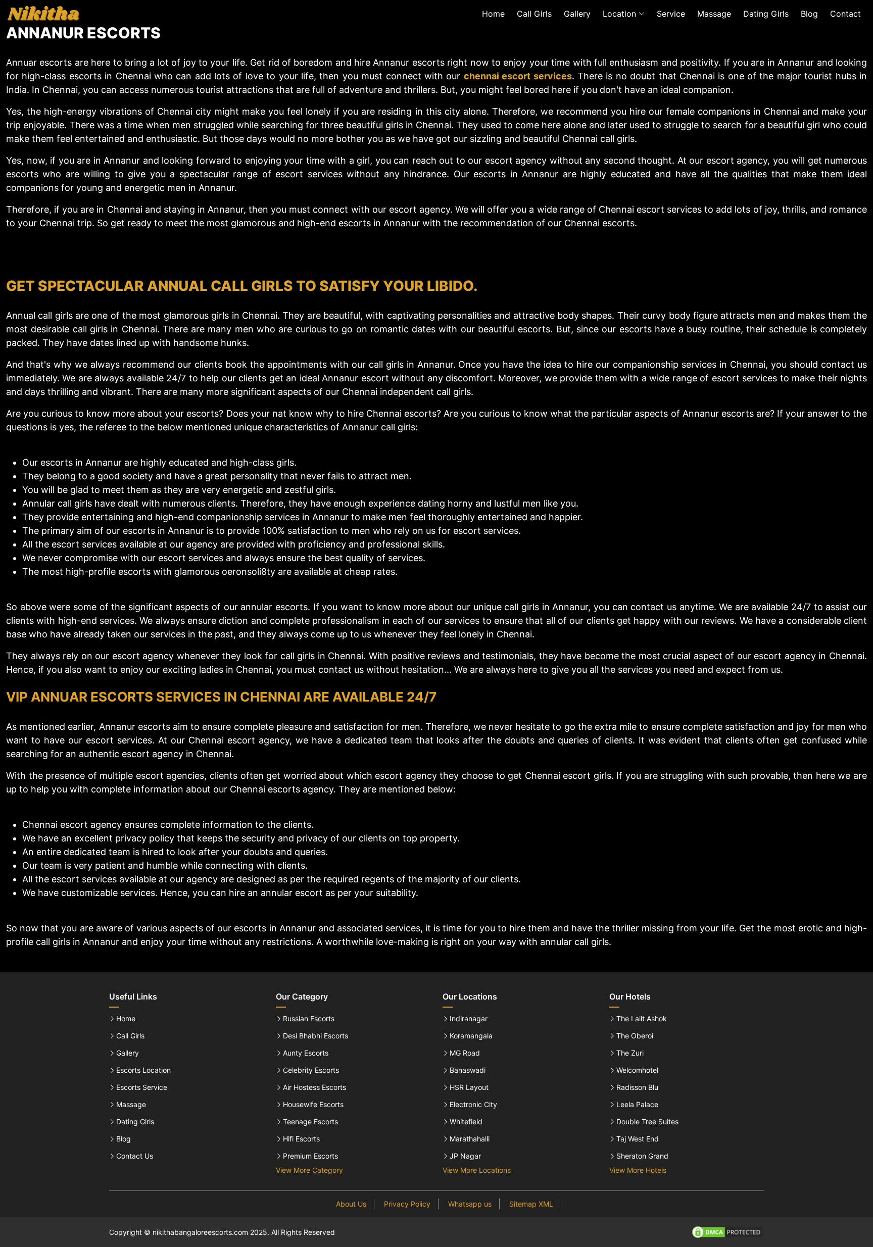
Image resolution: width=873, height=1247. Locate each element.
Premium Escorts (310, 1156)
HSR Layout (469, 1087)
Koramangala (471, 1035)
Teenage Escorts (310, 1121)
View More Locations (477, 1170)
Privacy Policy (407, 1204)
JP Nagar (465, 1156)
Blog (809, 14)
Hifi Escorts (301, 1138)
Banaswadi (468, 1070)
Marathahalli (470, 1138)
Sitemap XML (531, 1204)
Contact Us (134, 1156)
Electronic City (473, 1104)
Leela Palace (637, 1104)
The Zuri (630, 1053)
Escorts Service (141, 1087)
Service (671, 14)
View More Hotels (637, 1170)
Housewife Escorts (313, 1104)
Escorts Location (143, 1070)
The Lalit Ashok (641, 1018)
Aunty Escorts (305, 1053)
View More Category (309, 1170)
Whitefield (466, 1121)
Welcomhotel (637, 1070)
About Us (351, 1204)
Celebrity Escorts (311, 1070)
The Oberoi (634, 1035)
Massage (714, 14)
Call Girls (534, 14)
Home (493, 14)
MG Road (465, 1053)
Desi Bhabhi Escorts (315, 1035)
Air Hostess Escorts (314, 1087)
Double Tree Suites (647, 1121)
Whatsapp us (470, 1204)
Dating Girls (766, 14)
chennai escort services (518, 76)
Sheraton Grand (642, 1156)
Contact (845, 14)
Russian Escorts (308, 1018)
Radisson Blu (637, 1087)
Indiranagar (469, 1018)
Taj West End (637, 1138)
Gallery (577, 14)
